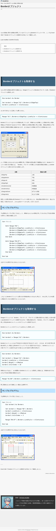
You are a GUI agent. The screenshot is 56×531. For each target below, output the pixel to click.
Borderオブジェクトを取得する (12, 48)
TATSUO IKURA (24, 497)
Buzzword (28, 529)
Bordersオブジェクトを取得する (13, 51)
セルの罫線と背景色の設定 (17, 3)
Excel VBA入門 (7, 3)
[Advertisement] (28, 19)
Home (2, 3)
